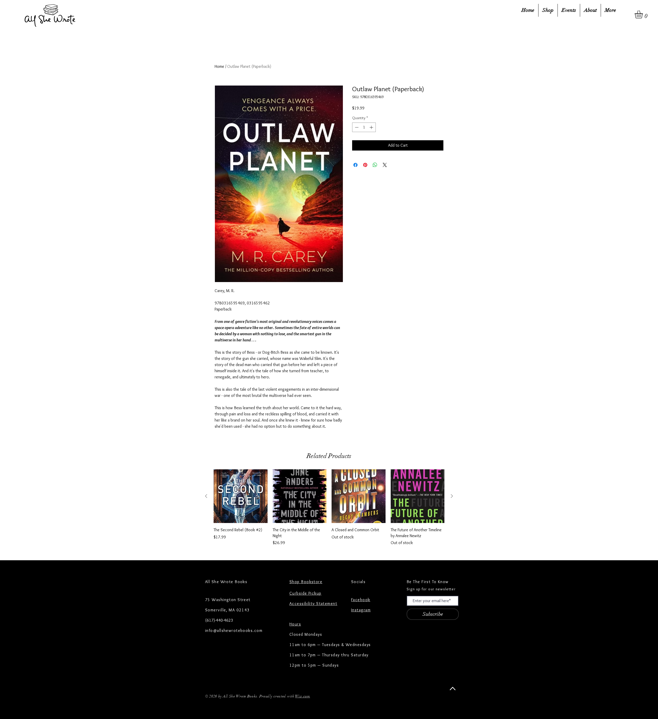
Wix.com (302, 696)
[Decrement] (356, 127)
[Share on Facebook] (355, 165)
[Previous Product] (206, 496)
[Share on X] (385, 165)
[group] (329, 507)
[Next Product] (452, 496)
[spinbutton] (364, 127)
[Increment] (372, 127)
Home (219, 66)
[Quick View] (241, 496)
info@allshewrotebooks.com (233, 630)
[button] (643, 14)
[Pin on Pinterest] (365, 165)
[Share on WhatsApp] (375, 165)
